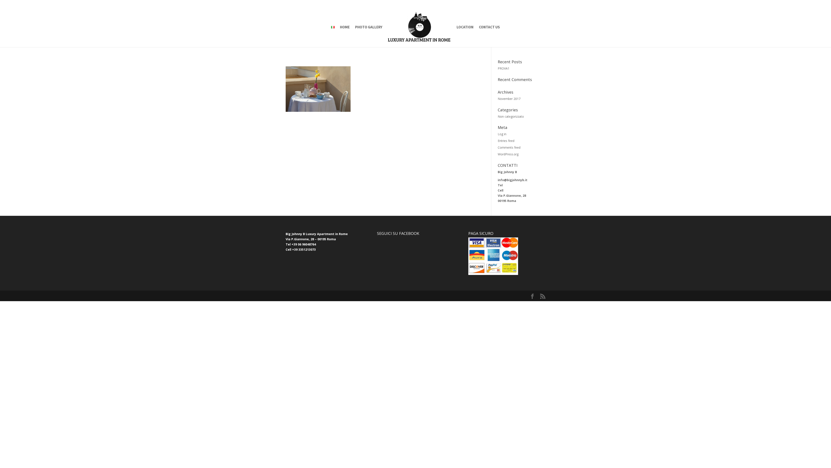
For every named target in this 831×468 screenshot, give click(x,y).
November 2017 (509, 99)
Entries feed (506, 141)
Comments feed (509, 147)
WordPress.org (508, 154)
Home (345, 27)
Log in (502, 134)
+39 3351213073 (303, 249)
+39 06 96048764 (303, 244)
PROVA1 (503, 68)
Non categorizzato (511, 116)
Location (465, 27)
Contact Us (489, 27)
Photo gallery (368, 27)
